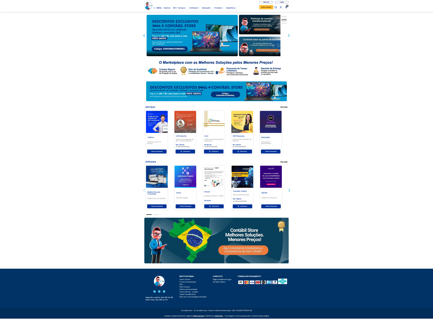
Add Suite (219, 316)
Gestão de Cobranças (269, 198)
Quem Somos (184, 279)
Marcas (266, 2)
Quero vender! (266, 7)
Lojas (282, 2)
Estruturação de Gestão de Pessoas (242, 140)
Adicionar (186, 151)
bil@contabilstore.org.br (222, 279)
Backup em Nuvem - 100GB (213, 196)
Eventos (167, 8)
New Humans (198, 316)
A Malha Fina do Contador (156, 198)
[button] (275, 7)
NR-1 (175, 8)
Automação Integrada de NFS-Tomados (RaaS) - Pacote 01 (185, 140)
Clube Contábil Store (187, 294)
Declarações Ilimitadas (241, 195)
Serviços (181, 8)
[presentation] (144, 35)
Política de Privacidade (188, 289)
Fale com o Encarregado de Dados (193, 297)
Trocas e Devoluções (187, 282)
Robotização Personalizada (266, 142)
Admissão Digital (182, 198)
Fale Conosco (184, 287)
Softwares (193, 8)
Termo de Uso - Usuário (188, 292)
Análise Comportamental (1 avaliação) (213, 140)
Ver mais (284, 107)
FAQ (181, 284)
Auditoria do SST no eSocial (154, 142)
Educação (206, 8)
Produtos (218, 8)
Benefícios (230, 8)
